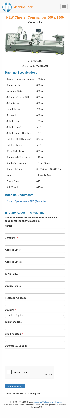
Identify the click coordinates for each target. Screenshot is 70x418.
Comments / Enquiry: (16, 345)
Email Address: (13, 333)
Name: (8, 225)
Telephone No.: (13, 321)
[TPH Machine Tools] (35, 6)
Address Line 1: (13, 249)
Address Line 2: (13, 261)
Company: (10, 237)
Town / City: (11, 273)
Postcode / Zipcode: (16, 297)
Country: (10, 309)
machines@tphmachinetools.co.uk (48, 401)
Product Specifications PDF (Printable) (26, 201)
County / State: (13, 285)
